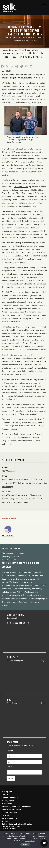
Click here (10, 140)
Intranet (5, 821)
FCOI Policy (7, 803)
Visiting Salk (7, 791)
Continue (25, 844)
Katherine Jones (21, 186)
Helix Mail (6, 815)
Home (4, 49)
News (10, 49)
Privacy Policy (8, 800)
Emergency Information (11, 809)
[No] (46, 839)
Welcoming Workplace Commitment (17, 806)
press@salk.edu (9, 559)
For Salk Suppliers (9, 812)
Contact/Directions (10, 797)
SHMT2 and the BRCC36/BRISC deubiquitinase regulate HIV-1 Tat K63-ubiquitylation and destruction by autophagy (24, 483)
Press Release (31, 49)
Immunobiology (8, 535)
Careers (5, 794)
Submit (10, 778)
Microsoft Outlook (9, 818)
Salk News (19, 49)
